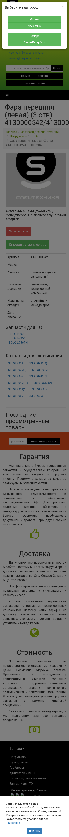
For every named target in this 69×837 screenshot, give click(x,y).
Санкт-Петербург (34, 42)
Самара (34, 36)
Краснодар (35, 25)
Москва (34, 19)
